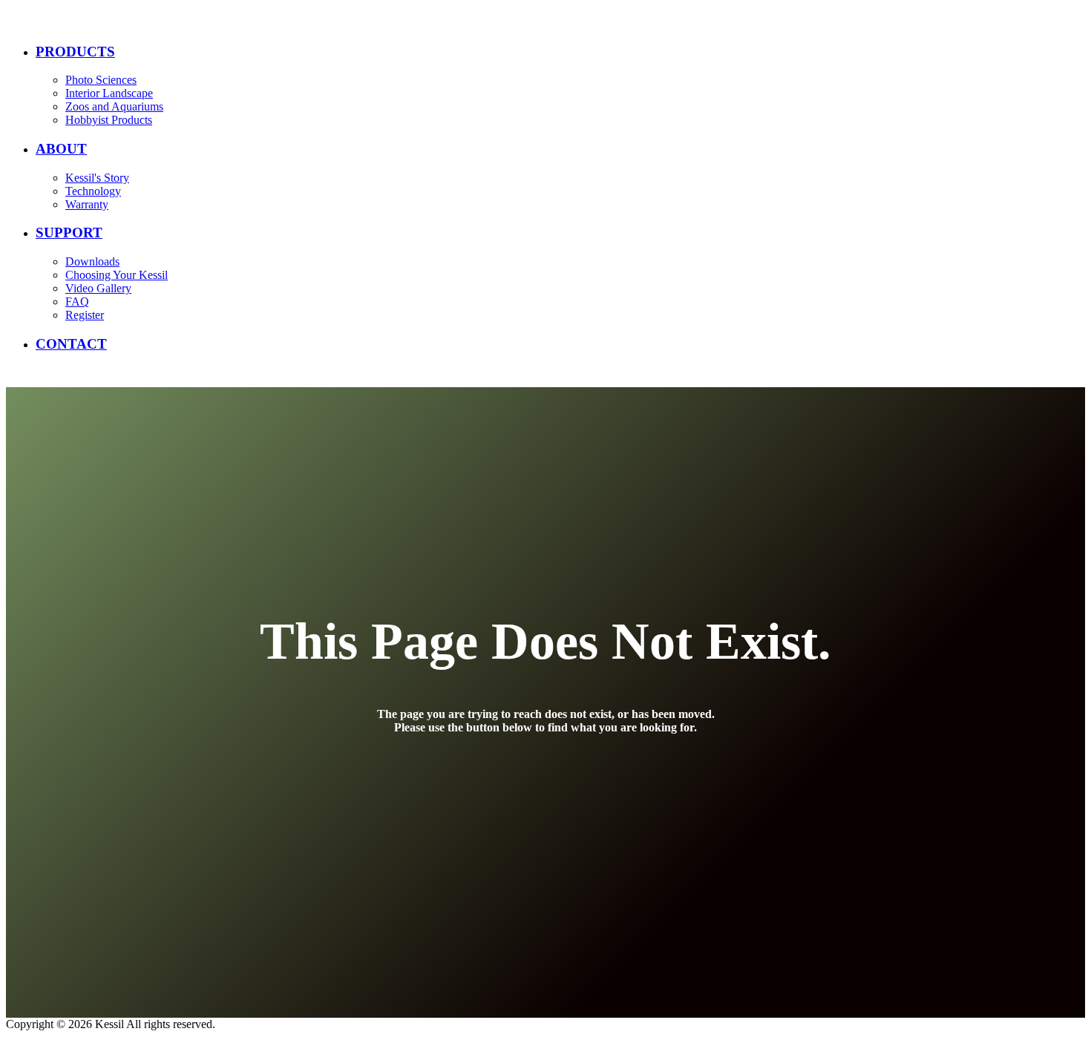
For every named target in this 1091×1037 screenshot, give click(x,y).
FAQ (77, 301)
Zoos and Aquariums (114, 106)
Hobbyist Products (108, 119)
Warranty (86, 204)
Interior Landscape (109, 93)
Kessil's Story (97, 177)
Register (84, 315)
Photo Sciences (101, 79)
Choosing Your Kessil (116, 275)
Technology (93, 191)
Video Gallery (98, 288)
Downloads (92, 261)
